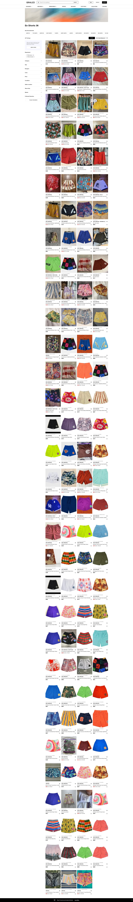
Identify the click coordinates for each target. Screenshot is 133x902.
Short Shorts (63, 33)
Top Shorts (35, 33)
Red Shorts (100, 33)
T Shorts (56, 33)
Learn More (77, 900)
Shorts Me (42, 33)
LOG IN (104, 2)
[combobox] (57, 2)
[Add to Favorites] (59, 64)
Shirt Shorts (49, 33)
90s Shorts (93, 33)
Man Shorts (86, 33)
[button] (33, 55)
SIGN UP (97, 2)
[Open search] (38, 2)
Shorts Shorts (79, 33)
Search (75, 2)
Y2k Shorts (107, 33)
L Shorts (71, 33)
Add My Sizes (33, 47)
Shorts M (28, 33)
